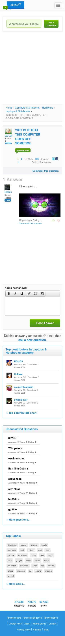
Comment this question (45, 170)
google (19, 560)
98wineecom (16, 458)
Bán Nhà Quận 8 (18, 468)
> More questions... (18, 519)
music (50, 555)
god (40, 550)
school (11, 576)
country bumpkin (23, 387)
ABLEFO (10, 135)
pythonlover (20, 399)
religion (31, 550)
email (34, 565)
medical (48, 570)
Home (9, 107)
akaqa (10, 570)
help (42, 555)
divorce (51, 565)
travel (33, 555)
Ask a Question (51, 24)
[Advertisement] (32, 71)
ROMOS (18, 361)
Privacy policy (24, 629)
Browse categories (32, 617)
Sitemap (37, 629)
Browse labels (51, 617)
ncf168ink (14, 489)
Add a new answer (16, 287)
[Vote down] (25, 158)
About (27, 623)
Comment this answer (30, 223)
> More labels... (15, 583)
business (24, 565)
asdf (22, 550)
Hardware (47, 107)
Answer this (23, 150)
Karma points (39, 623)
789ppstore (15, 448)
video (28, 560)
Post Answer (45, 323)
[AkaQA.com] (13, 5)
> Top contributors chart (21, 412)
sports (38, 570)
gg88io (12, 509)
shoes (37, 560)
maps (46, 560)
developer (12, 544)
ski (42, 565)
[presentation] (9, 293)
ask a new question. (32, 340)
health (44, 544)
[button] (8, 294)
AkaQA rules (15, 623)
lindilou (8, 191)
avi (30, 570)
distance (21, 570)
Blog (46, 629)
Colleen (18, 374)
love (47, 550)
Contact (52, 623)
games (24, 544)
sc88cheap (15, 478)
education (12, 565)
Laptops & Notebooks (18, 111)
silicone (11, 555)
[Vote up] (18, 158)
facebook (12, 550)
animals (34, 544)
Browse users (14, 617)
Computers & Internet (27, 107)
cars (10, 560)
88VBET (13, 438)
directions (22, 555)
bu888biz (14, 499)
